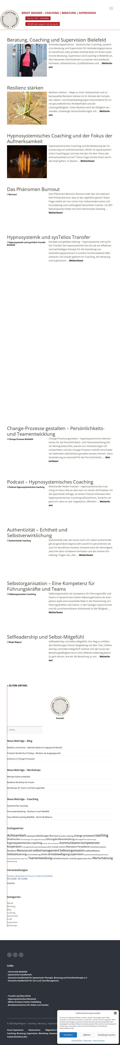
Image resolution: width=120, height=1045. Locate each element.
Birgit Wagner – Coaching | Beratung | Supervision (59, 13)
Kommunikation (70, 843)
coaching (101, 835)
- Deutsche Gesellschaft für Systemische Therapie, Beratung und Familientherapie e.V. (47, 977)
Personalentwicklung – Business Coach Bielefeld (28, 811)
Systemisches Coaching (17, 806)
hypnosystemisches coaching (24, 843)
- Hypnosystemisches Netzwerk (21, 999)
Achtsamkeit (16, 835)
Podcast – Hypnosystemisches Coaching (50, 482)
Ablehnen (86, 1035)
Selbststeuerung (17, 854)
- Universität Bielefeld (17, 971)
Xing (21, 954)
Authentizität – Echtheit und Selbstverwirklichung (37, 532)
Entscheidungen (25, 839)
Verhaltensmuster (60, 858)
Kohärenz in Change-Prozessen (21, 759)
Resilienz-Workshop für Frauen (20, 782)
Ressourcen (25, 850)
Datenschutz (87, 1040)
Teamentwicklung (40, 858)
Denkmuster (13, 839)
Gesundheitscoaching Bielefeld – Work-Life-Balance (29, 817)
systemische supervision (20, 858)
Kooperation (14, 846)
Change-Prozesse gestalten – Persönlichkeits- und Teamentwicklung (56, 431)
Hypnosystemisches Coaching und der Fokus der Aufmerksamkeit (59, 138)
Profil (9, 919)
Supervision (12, 922)
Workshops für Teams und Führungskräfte (26, 788)
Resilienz (11, 850)
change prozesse (84, 835)
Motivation (71, 846)
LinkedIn (15, 954)
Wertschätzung (102, 858)
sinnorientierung (33, 854)
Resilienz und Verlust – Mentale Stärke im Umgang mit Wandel (34, 747)
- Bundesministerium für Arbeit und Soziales (28, 1005)
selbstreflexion (92, 850)
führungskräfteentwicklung (60, 839)
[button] (115, 1013)
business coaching (66, 836)
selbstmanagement (46, 850)
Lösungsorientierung (29, 847)
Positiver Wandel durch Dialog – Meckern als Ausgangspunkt (33, 753)
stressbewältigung (59, 854)
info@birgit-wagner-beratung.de (42, 24)
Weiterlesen (88, 161)
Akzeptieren (68, 1035)
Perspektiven (84, 846)
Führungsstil (79, 839)
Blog (9, 909)
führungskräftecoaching (38, 839)
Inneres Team (47, 843)
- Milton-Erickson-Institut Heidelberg (24, 1002)
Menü (111, 8)
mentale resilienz (59, 847)
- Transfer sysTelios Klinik (19, 996)
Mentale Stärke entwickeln (18, 776)
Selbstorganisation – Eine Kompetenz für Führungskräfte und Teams (51, 586)
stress (44, 854)
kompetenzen (90, 843)
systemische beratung (92, 855)
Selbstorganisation (72, 850)
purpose (102, 847)
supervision (77, 854)
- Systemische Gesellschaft (19, 974)
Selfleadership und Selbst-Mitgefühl (45, 637)
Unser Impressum (99, 1040)
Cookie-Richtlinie (76, 1040)
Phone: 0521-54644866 (38, 18)
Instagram (9, 954)
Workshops (12, 925)
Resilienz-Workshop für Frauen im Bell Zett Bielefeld (30, 876)
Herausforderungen (90, 839)
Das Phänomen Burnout (33, 189)
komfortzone (55, 843)
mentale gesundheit (44, 847)
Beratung (11, 906)
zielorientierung (12, 861)
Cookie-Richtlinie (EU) (17, 1036)
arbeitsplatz (31, 836)
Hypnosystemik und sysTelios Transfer (48, 237)
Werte (90, 859)
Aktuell (10, 903)
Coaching (11, 912)
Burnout (54, 835)
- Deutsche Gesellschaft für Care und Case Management (33, 980)
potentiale (95, 847)
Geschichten (12, 916)
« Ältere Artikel (17, 685)
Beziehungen (42, 835)
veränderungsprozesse (78, 858)
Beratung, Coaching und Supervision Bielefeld (56, 40)
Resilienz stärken (25, 87)
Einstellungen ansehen (106, 1035)
